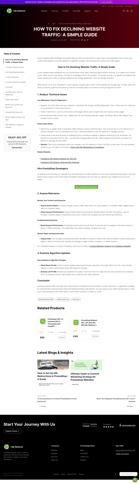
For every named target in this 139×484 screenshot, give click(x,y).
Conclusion (9, 87)
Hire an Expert (119, 6)
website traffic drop (63, 299)
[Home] (48, 23)
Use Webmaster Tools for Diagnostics (13, 93)
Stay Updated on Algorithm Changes (14, 126)
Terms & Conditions (18, 473)
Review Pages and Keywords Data (15, 118)
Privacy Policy (7, 473)
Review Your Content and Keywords (14, 106)
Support (87, 11)
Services (55, 11)
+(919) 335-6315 (122, 454)
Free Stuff (76, 11)
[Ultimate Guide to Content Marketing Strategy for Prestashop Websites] (86, 365)
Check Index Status (12, 99)
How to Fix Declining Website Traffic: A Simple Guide (16, 61)
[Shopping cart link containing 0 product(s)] (132, 11)
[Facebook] (115, 474)
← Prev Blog (42, 406)
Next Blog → (130, 406)
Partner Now (17, 148)
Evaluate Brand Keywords (14, 112)
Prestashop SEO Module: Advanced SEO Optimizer (60, 162)
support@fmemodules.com (125, 450)
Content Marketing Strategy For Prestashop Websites (110, 246)
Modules (44, 11)
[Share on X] (82, 40)
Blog (96, 11)
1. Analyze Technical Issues (14, 67)
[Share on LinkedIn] (84, 40)
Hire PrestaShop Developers (14, 72)
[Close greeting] (135, 474)
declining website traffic (46, 299)
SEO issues (76, 299)
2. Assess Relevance (12, 77)
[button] (124, 11)
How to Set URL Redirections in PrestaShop (87, 147)
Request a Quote (11, 431)
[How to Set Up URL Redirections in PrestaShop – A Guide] (53, 365)
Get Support (128, 6)
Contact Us (84, 457)
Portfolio (65, 11)
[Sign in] (128, 11)
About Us (54, 460)
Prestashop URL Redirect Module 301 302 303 (58, 159)
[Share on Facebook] (87, 40)
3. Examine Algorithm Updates (15, 82)
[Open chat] (135, 480)
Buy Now (62, 337)
